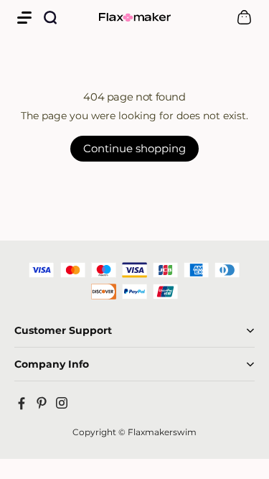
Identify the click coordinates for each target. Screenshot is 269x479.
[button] (24, 17)
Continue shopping (134, 148)
